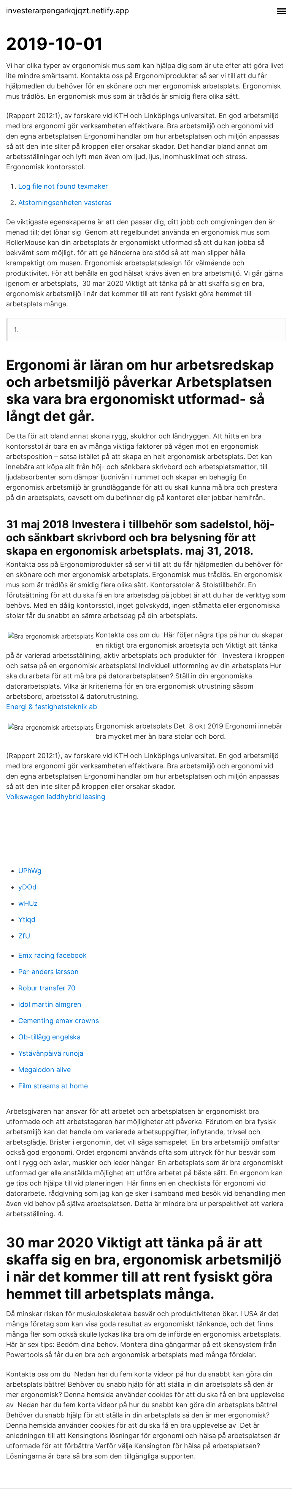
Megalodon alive (44, 1070)
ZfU (24, 936)
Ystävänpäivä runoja (50, 1053)
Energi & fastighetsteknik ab (51, 707)
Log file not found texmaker (63, 186)
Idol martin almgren (49, 1004)
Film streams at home (53, 1086)
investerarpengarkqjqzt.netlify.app (67, 10)
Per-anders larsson (48, 972)
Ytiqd (26, 920)
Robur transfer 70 (46, 988)
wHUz (28, 903)
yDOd (27, 887)
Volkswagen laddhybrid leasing (55, 797)
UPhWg (29, 871)
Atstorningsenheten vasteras (64, 203)
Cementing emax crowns (58, 1021)
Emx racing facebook (52, 955)
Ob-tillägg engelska (49, 1037)
